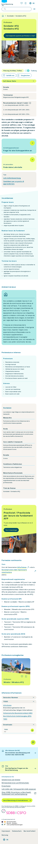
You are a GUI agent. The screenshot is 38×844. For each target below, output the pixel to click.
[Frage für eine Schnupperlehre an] (19, 146)
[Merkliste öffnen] (22, 3)
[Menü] (34, 9)
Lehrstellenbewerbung (12, 178)
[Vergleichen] (26, 676)
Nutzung (5, 835)
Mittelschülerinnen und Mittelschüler (15, 783)
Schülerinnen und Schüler (11, 780)
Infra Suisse (7, 705)
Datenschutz (17, 831)
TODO (5, 719)
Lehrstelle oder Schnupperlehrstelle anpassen (19, 789)
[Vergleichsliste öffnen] (26, 3)
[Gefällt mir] (22, 676)
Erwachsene (6, 786)
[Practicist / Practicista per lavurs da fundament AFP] (19, 529)
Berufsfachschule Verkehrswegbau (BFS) (17, 716)
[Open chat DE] (33, 742)
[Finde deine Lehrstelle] (19, 162)
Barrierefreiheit (29, 831)
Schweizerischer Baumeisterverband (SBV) (17, 713)
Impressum (6, 831)
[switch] (31, 70)
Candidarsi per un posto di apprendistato (13, 182)
